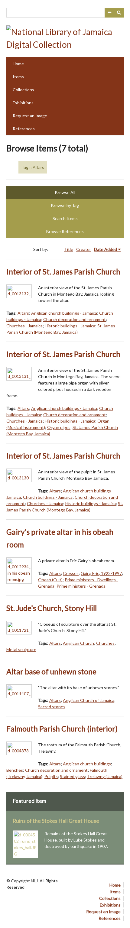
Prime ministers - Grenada (81, 586)
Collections (23, 89)
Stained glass (72, 776)
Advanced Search (109, 13)
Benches (14, 770)
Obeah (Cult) (50, 579)
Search (119, 13)
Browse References (65, 231)
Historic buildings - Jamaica (70, 325)
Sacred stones (51, 706)
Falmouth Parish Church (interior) (62, 728)
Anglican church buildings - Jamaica (64, 313)
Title (68, 249)
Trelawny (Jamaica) (104, 776)
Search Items (65, 218)
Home (18, 63)
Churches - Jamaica (24, 325)
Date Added (105, 249)
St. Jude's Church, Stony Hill (51, 608)
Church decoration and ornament (74, 319)
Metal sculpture (21, 649)
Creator (83, 249)
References (24, 128)
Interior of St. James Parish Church (63, 271)
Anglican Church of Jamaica (88, 700)
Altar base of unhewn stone (51, 671)
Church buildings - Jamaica (48, 497)
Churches (105, 643)
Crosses (71, 573)
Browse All (65, 192)
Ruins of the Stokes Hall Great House (56, 821)
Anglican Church (78, 643)
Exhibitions (23, 102)
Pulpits (51, 776)
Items (18, 76)
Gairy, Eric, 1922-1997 (101, 573)
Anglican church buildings (87, 763)
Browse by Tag (65, 205)
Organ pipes (58, 427)
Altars (23, 313)
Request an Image (30, 115)
